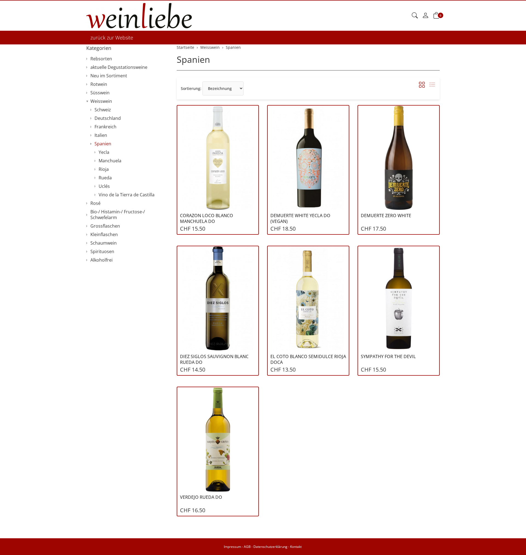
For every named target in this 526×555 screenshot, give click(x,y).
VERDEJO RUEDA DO (201, 497)
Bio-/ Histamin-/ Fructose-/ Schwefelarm (117, 214)
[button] (415, 15)
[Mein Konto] (425, 15)
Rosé (95, 203)
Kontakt (296, 546)
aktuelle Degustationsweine (118, 67)
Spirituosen (102, 251)
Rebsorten (101, 59)
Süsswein (100, 93)
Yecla (104, 152)
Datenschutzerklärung (270, 546)
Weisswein (101, 101)
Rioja (104, 169)
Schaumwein (103, 243)
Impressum (232, 546)
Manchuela (110, 161)
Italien (101, 135)
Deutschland (108, 118)
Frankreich (105, 127)
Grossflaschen (105, 226)
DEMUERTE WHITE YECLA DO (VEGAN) (300, 218)
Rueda (105, 178)
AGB (247, 546)
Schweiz (103, 110)
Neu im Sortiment (108, 76)
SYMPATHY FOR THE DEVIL (388, 356)
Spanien (193, 59)
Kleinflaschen (104, 234)
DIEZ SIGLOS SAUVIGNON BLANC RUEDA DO (214, 359)
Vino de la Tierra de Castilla (127, 195)
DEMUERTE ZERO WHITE (386, 216)
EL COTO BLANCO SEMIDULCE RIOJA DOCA (308, 359)
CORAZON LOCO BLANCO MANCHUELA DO (206, 218)
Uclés (104, 186)
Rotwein (98, 84)
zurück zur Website (111, 37)
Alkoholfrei (101, 260)
